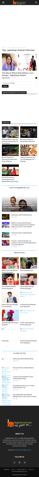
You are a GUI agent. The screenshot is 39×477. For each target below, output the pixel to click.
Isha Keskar (5, 341)
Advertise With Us (21, 469)
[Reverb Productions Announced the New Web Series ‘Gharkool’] (10, 150)
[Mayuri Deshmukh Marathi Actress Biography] (10, 263)
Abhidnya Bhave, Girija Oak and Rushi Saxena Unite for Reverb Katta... (10, 141)
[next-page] (6, 347)
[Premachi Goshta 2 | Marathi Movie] (5, 235)
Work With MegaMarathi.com (19, 471)
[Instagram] (19, 462)
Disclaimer (6, 469)
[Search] (36, 2)
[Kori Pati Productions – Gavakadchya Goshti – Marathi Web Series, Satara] (10, 170)
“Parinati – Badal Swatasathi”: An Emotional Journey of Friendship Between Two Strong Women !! (23, 242)
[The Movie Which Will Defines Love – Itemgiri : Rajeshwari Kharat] (19, 62)
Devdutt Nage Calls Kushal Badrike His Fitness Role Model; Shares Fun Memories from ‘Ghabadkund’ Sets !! (19, 205)
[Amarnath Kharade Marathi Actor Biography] (28, 333)
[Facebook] (14, 462)
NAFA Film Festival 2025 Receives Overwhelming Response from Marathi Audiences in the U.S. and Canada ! (23, 224)
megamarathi (6, 78)
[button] (3, 2)
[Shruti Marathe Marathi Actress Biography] (10, 279)
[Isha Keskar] (10, 333)
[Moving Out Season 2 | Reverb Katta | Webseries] (28, 132)
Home (3, 47)
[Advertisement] (19, 25)
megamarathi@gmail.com (23, 450)
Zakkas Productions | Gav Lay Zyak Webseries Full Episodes (27, 159)
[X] (25, 462)
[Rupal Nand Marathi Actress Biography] (10, 315)
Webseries (6, 122)
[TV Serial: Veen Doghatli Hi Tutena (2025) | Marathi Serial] (6, 382)
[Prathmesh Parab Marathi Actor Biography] (28, 297)
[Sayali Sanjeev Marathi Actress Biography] (28, 279)
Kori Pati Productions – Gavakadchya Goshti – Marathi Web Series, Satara (10, 179)
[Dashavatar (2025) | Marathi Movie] (5, 217)
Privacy (13, 469)
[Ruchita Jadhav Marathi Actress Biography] (28, 315)
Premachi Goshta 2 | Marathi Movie (21, 233)
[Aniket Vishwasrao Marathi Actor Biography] (10, 297)
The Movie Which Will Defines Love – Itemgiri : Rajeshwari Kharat (18, 74)
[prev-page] (3, 347)
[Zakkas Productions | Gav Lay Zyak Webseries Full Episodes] (28, 150)
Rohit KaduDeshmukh (26, 270)
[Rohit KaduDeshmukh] (28, 263)
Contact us (31, 469)
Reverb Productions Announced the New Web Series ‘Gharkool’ (9, 159)
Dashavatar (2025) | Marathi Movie (21, 215)
